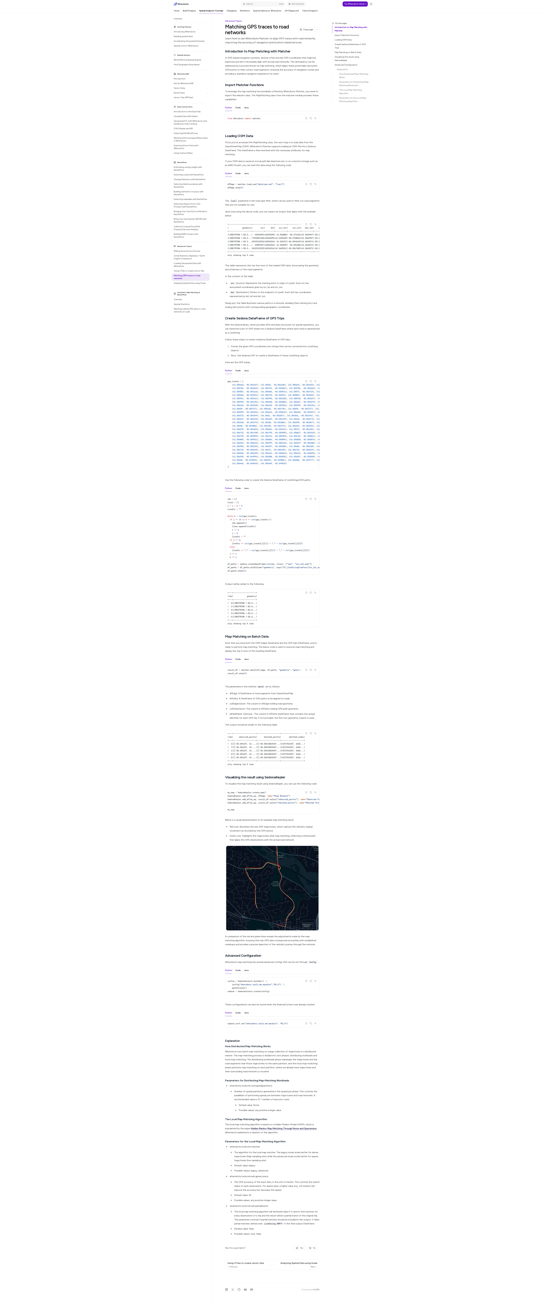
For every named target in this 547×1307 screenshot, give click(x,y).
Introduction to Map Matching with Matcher (351, 29)
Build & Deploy (189, 11)
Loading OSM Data (343, 40)
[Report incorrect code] (306, 118)
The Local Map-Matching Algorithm (350, 92)
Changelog (231, 11)
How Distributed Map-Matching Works (354, 76)
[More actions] (317, 29)
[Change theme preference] (371, 4)
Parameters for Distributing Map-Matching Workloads (354, 84)
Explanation (342, 69)
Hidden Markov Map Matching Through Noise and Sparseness (284, 1128)
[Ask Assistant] (315, 118)
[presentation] (272, 240)
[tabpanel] (272, 121)
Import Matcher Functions (347, 35)
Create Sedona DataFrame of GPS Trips (350, 46)
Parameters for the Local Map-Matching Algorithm (353, 100)
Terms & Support (310, 11)
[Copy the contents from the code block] (311, 118)
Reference (245, 11)
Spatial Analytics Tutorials (211, 11)
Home (176, 11)
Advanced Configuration (346, 65)
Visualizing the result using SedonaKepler (347, 59)
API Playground (292, 11)
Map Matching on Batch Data (348, 52)
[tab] (228, 107)
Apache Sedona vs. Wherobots (267, 11)
